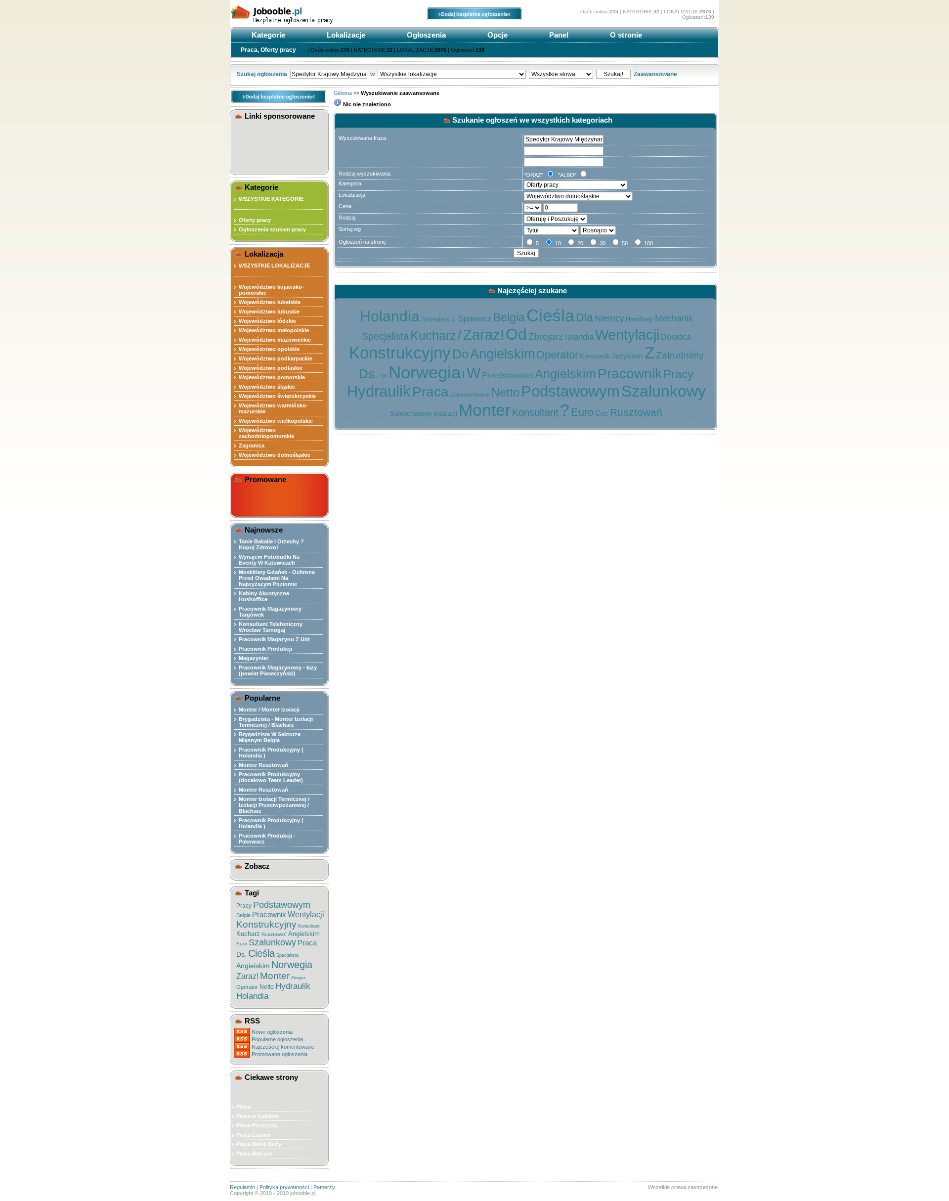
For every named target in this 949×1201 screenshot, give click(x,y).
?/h (383, 376)
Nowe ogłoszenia (272, 1032)
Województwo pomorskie (272, 377)
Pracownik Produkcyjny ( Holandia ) (271, 752)
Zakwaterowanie (470, 395)
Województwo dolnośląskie (274, 455)
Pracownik (269, 914)
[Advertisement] (280, 145)
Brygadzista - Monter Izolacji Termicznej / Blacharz (276, 722)
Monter (275, 976)
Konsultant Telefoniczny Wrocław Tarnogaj (270, 627)
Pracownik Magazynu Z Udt (274, 639)
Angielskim (304, 933)
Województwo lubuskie (269, 311)
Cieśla (261, 953)
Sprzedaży (435, 319)
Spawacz (475, 318)
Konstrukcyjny (266, 924)
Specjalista (287, 955)
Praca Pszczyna (256, 1125)
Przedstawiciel (507, 375)
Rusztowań (274, 934)
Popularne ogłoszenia (277, 1039)
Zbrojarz (298, 978)
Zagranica (251, 445)
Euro (241, 943)
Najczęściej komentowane (283, 1047)
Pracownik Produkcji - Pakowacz (267, 839)
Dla (584, 317)
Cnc (601, 413)
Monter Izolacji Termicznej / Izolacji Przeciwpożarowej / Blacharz (274, 805)
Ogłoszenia (425, 35)
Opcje (496, 35)
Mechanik (674, 318)
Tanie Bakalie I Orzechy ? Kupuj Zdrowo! (271, 544)
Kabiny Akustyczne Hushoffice (264, 596)
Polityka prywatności (284, 1187)
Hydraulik (292, 986)
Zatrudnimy (680, 355)
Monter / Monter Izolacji (269, 709)
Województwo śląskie (267, 387)
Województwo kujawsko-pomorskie (271, 290)
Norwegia (291, 964)
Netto (266, 986)
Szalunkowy (272, 942)
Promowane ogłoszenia (279, 1054)
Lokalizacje (345, 35)
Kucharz (248, 933)
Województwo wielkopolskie (276, 421)
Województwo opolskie (269, 349)
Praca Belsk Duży (258, 1144)
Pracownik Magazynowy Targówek (270, 612)
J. (454, 319)
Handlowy (639, 319)
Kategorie (267, 35)
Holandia (252, 996)
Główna (343, 93)
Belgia (243, 915)
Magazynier (253, 658)
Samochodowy (411, 413)
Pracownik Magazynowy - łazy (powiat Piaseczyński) (278, 670)
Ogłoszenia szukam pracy (272, 229)
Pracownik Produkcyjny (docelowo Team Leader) (271, 777)
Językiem (627, 356)
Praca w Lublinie (257, 1116)
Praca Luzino (253, 1135)
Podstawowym (281, 905)
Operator (247, 987)
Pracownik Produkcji (265, 649)
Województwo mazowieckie (275, 340)
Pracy (244, 905)
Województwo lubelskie (270, 302)
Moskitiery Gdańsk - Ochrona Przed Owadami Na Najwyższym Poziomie (277, 578)
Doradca (676, 337)
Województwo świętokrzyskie (277, 396)
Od (516, 334)
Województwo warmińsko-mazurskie (273, 408)
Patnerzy (324, 1187)
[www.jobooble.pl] (304, 23)
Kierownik (595, 356)
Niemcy (609, 318)
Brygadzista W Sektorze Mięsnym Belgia (270, 737)
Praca (307, 942)
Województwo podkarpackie (275, 358)
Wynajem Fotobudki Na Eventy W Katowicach (269, 560)
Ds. (241, 954)
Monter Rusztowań (263, 765)
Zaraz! (247, 976)
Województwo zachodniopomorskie (266, 433)
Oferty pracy (255, 220)
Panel (557, 35)
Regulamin (242, 1187)
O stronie (625, 35)
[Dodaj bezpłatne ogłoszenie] (474, 18)
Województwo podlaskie (270, 368)
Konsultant (309, 926)
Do (460, 354)
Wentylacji (306, 914)
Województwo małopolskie (274, 330)
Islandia (579, 337)
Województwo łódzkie (267, 321)
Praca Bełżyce (254, 1154)
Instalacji (445, 413)
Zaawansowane (655, 74)
